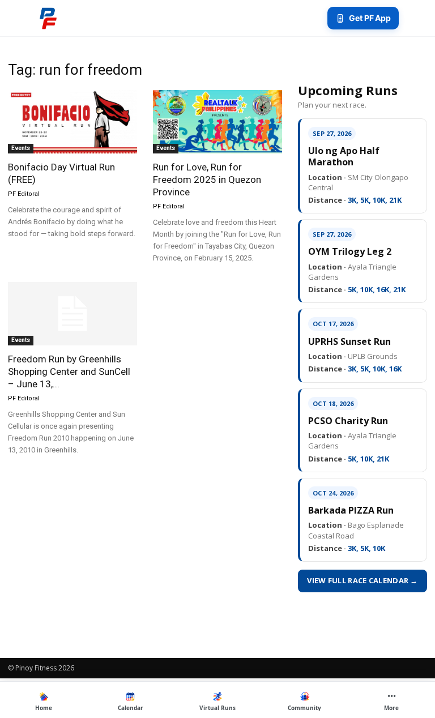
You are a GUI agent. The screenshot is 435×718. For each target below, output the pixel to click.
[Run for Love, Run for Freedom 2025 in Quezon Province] (217, 121)
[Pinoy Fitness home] (48, 18)
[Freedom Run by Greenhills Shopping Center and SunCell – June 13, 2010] (72, 314)
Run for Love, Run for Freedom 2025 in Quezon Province (207, 179)
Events (20, 148)
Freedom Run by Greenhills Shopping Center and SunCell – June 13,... (69, 371)
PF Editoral (24, 194)
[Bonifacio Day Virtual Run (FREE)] (72, 121)
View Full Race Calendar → (362, 580)
